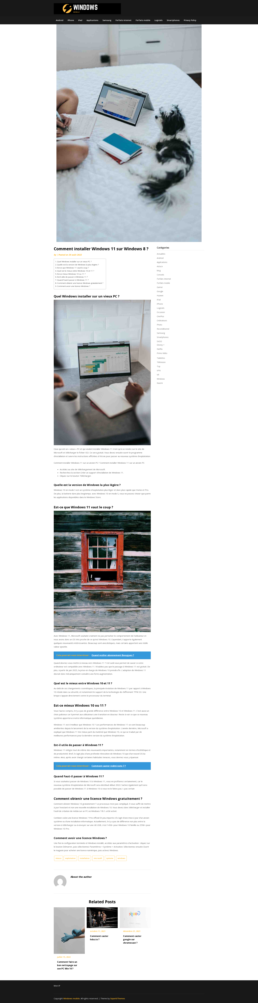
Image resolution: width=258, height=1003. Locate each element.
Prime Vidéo (162, 353)
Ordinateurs (162, 320)
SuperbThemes (117, 998)
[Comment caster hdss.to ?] (102, 916)
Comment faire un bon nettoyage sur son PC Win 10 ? (67, 965)
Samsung (107, 20)
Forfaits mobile (143, 20)
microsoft (98, 858)
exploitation (70, 858)
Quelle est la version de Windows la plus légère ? (78, 264)
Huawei (160, 295)
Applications (92, 20)
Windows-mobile (71, 998)
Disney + (160, 345)
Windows (161, 379)
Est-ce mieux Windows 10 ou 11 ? (71, 274)
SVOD (159, 341)
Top (158, 366)
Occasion (161, 312)
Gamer (160, 287)
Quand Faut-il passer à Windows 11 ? (73, 280)
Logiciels (158, 20)
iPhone (71, 20)
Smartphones (173, 20)
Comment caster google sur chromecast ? (132, 939)
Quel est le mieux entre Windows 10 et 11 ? (75, 271)
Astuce (58, 858)
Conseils (160, 274)
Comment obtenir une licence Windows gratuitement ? (80, 283)
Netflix (159, 349)
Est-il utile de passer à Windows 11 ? (72, 277)
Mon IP (57, 985)
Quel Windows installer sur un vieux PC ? (74, 261)
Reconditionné (163, 329)
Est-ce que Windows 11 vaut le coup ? (73, 268)
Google (160, 291)
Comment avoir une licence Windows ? (73, 286)
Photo (159, 324)
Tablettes (161, 358)
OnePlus (160, 316)
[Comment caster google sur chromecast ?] (135, 916)
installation (84, 858)
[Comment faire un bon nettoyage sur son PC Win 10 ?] (69, 929)
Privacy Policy (190, 20)
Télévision (161, 362)
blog (159, 270)
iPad (80, 20)
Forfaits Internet (123, 20)
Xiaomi (160, 383)
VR (158, 374)
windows (121, 858)
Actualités (161, 254)
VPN (159, 370)
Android (59, 20)
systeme (109, 858)
